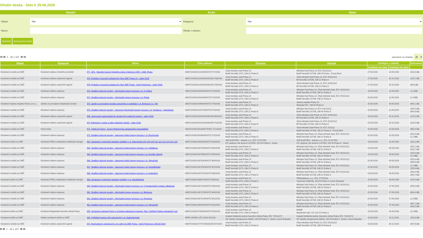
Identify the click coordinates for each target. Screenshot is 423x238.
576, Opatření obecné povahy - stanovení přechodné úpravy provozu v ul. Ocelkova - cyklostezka (130, 110)
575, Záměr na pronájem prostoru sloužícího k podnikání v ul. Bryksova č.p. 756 (122, 104)
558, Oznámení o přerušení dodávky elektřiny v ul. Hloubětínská (115, 179)
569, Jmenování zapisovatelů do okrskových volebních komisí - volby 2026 (120, 116)
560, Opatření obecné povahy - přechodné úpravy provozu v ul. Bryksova (119, 192)
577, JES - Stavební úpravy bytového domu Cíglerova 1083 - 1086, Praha (120, 72)
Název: (4, 30)
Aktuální (70, 12)
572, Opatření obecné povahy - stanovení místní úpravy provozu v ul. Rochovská (123, 135)
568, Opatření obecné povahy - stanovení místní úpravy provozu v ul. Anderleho (122, 173)
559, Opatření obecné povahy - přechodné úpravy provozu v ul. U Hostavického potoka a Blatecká (130, 186)
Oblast (20, 63)
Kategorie (63, 63)
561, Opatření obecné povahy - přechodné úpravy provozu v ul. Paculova (119, 199)
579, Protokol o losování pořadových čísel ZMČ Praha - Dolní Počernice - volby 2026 (124, 85)
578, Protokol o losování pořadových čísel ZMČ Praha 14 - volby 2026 (118, 78)
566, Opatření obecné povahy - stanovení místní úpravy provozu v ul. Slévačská (122, 160)
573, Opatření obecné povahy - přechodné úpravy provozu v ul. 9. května (119, 91)
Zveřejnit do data (399, 67)
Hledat (352, 12)
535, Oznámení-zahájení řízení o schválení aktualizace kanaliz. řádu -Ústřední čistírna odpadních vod (132, 211)
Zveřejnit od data (377, 67)
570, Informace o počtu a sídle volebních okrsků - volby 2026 (114, 123)
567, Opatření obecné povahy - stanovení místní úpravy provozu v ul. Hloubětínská (123, 167)
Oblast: (4, 21)
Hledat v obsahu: (192, 30)
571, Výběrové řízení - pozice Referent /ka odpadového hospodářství (117, 129)
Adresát (331, 63)
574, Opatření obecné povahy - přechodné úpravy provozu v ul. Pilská (118, 97)
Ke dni (211, 12)
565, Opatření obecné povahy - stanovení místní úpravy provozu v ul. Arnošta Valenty (124, 154)
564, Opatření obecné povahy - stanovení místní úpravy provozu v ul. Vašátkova (122, 148)
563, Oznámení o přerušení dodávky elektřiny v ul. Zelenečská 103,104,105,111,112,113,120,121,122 (132, 142)
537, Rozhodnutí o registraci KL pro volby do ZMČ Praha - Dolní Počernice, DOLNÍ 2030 (126, 224)
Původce (261, 63)
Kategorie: (188, 21)
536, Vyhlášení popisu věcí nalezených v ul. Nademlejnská (113, 218)
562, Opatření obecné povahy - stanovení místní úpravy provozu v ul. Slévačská (122, 205)
